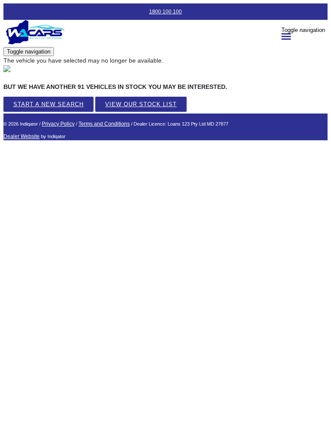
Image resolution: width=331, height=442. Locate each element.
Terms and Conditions (104, 124)
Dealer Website (21, 136)
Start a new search (48, 104)
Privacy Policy (58, 124)
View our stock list (141, 104)
